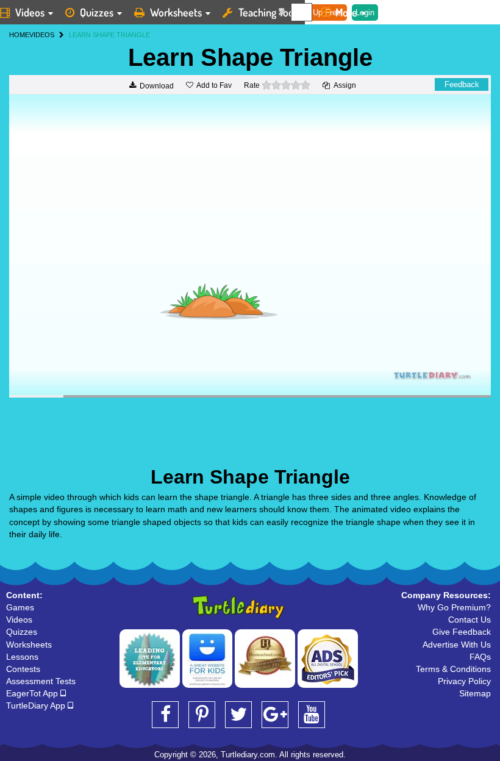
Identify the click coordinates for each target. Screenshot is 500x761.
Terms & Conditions (453, 669)
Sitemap (475, 693)
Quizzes (96, 12)
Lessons (22, 657)
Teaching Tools (269, 12)
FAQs (480, 657)
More (346, 12)
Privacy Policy (464, 681)
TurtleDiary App (37, 705)
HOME (19, 34)
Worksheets (176, 12)
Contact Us (469, 619)
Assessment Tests (41, 681)
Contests (23, 669)
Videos (19, 619)
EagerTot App (33, 693)
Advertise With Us (457, 644)
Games (20, 607)
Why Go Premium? (454, 607)
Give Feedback (461, 632)
